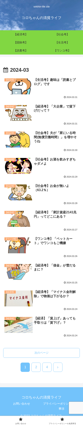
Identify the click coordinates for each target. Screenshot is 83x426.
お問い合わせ (21, 403)
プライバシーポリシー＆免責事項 (61, 406)
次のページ (41, 352)
